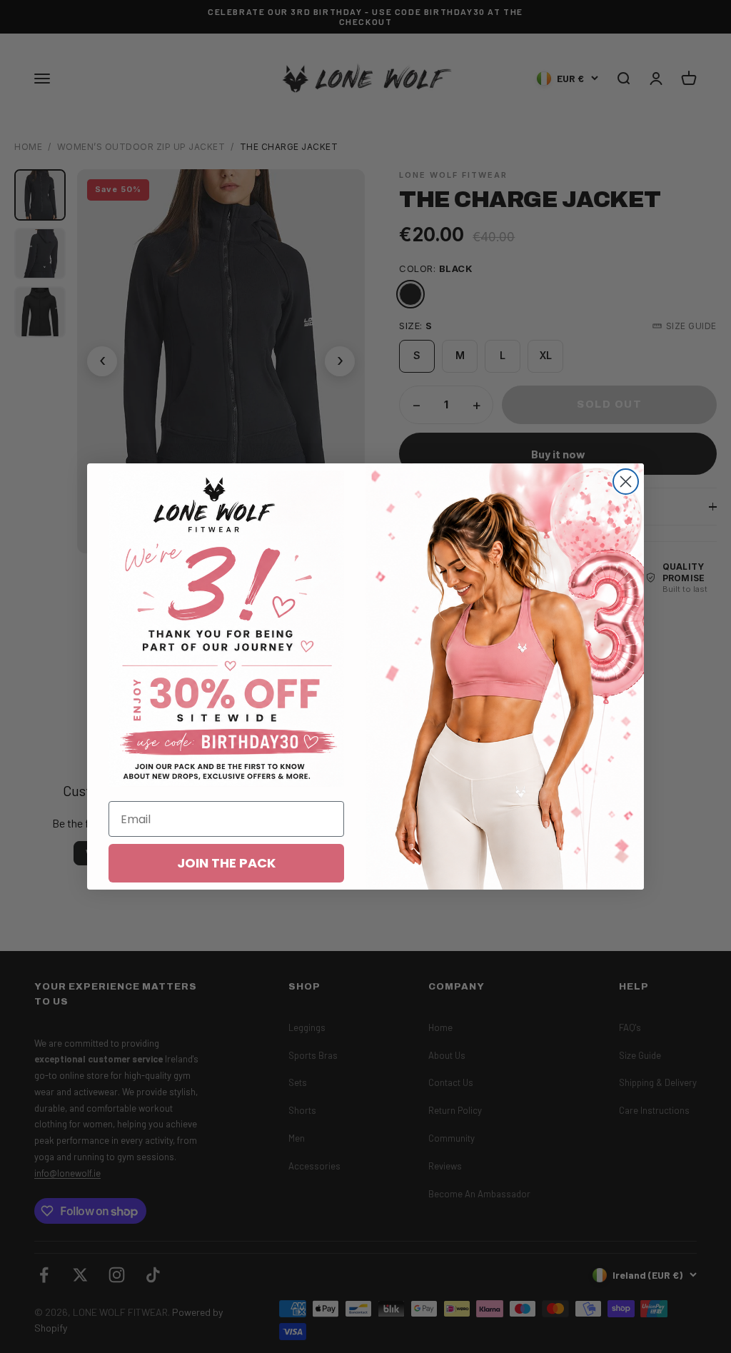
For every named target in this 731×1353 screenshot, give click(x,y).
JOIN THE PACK (226, 863)
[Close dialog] (625, 481)
